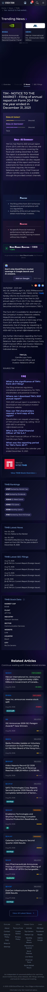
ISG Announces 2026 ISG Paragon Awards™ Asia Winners (22, 724)
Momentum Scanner (29, 947)
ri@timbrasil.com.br (31, 330)
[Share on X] (31, 285)
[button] (25, 3)
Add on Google (22, 278)
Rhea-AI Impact (13, 117)
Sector (8, 623)
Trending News (13, 19)
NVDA (5, 32)
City (6, 643)
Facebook (40, 931)
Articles (29, 928)
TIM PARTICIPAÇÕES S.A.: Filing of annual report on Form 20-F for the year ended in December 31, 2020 (21, 542)
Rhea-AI (7, 943)
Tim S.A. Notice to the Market (16, 534)
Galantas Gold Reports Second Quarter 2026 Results (20, 841)
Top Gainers (29, 931)
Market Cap (10, 604)
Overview (7, 84)
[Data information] (24, 600)
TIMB (41, 293)
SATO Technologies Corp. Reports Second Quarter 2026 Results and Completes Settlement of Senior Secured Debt (21, 790)
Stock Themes (29, 952)
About (7, 928)
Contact (7, 931)
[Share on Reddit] (35, 285)
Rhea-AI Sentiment (14, 124)
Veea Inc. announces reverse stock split (22, 700)
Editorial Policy (7, 936)
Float (7, 610)
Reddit (39, 935)
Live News (29, 957)
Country (9, 636)
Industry (9, 617)
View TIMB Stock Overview (23, 473)
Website (8, 630)
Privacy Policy (18, 938)
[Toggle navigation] (43, 3)
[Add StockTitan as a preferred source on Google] (42, 285)
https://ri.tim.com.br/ (12, 317)
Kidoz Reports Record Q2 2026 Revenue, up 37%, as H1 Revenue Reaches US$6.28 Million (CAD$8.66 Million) (22, 768)
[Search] (37, 3)
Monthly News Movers (29, 940)
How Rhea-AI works (26, 255)
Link (6, 632)
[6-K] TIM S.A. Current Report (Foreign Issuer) (22, 563)
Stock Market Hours (29, 966)
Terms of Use (18, 928)
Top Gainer (36, 673)
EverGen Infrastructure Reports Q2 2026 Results (22, 891)
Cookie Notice (18, 932)
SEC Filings (38, 84)
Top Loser (37, 695)
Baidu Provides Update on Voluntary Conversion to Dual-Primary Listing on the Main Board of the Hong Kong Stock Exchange (23, 746)
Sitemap (7, 947)
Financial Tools (29, 961)
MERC (28, 32)
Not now (37, 278)
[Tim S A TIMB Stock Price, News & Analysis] (10, 464)
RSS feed (40, 928)
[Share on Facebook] (38, 285)
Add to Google (40, 939)
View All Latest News (22, 913)
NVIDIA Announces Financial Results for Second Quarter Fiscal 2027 (11, 38)
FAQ (7, 940)
